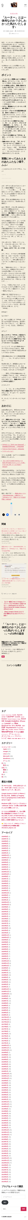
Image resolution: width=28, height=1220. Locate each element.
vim (6, 729)
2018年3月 (5, 1010)
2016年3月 (5, 1066)
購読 (5, 1202)
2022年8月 (5, 907)
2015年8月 (5, 1083)
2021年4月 (5, 930)
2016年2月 (5, 1069)
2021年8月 (5, 921)
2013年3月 (5, 1151)
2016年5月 (5, 1062)
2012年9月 (5, 1165)
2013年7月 (5, 1141)
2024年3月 (5, 888)
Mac (16, 723)
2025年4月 (5, 862)
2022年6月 (5, 909)
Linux (12, 723)
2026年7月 (5, 839)
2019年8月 (5, 970)
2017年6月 (5, 1031)
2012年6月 (5, 1172)
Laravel (7, 723)
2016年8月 (5, 1055)
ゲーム (11, 734)
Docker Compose (12, 719)
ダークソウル (6, 736)
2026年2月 (5, 850)
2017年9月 (5, 1024)
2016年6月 (5, 1059)
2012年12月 (5, 1158)
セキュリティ (17, 734)
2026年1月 (5, 853)
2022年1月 (5, 916)
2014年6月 (5, 1116)
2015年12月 (5, 1073)
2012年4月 (5, 1177)
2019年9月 (5, 968)
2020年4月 (5, 951)
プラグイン (18, 736)
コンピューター (14, 13)
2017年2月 (5, 1041)
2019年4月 (5, 979)
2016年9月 (5, 1052)
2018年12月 (5, 989)
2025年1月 (5, 869)
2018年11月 (5, 991)
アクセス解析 (19, 732)
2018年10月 (5, 994)
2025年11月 (5, 857)
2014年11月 (5, 1104)
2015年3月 (5, 1095)
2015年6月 (5, 1087)
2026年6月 (5, 841)
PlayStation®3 (11, 727)
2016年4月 (5, 1064)
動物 (4, 770)
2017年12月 (5, 1017)
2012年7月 (5, 1170)
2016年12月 (5, 1045)
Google (5, 751)
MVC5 (13, 725)
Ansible (14, 715)
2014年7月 (5, 1113)
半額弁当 (9, 738)
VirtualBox (11, 729)
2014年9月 (5, 1109)
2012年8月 (5, 1167)
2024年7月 (5, 879)
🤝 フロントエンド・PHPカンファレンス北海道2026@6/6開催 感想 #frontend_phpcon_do (14, 826)
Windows (16, 729)
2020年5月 (5, 949)
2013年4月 (5, 1149)
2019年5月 (5, 977)
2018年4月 (5, 1008)
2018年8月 (5, 998)
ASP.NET (4, 717)
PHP (3, 727)
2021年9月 (5, 918)
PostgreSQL (20, 727)
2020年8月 (5, 942)
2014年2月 (5, 1125)
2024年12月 (5, 872)
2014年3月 (5, 1123)
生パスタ (23, 738)
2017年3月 (5, 1038)
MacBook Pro (6, 725)
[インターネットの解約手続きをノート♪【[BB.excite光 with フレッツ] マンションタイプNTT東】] (14, 570)
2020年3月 (5, 954)
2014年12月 (5, 1102)
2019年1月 (5, 987)
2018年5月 (5, 1005)
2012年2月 (5, 1181)
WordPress (7, 731)
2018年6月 (5, 1003)
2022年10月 (5, 904)
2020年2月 (5, 956)
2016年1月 (5, 1071)
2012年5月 (5, 1174)
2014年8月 (5, 1111)
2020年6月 (5, 947)
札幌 (13, 738)
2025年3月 (5, 864)
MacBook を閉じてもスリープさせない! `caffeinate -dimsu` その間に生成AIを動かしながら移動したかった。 (14, 806)
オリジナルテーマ (5, 734)
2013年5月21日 (21, 31)
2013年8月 (5, 1139)
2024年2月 (5, 890)
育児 (4, 765)
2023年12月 (5, 893)
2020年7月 (5, 944)
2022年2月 (5, 914)
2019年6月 (5, 975)
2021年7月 (5, 923)
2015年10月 (5, 1078)
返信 (3, 656)
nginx (23, 725)
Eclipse (18, 719)
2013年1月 (5, 1156)
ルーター (9, 593)
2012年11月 (5, 1160)
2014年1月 (5, 1127)
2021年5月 (5, 928)
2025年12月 (5, 855)
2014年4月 (5, 1120)
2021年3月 (5, 933)
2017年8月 (5, 1026)
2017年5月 (5, 1033)
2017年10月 (5, 1022)
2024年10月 (5, 874)
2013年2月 (5, 1153)
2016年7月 (5, 1057)
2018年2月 (5, 1012)
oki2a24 (11, 31)
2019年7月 (5, 972)
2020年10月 (5, 937)
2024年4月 (5, 886)
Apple (5, 749)
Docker (4, 719)
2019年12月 (5, 961)
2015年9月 (5, 1080)
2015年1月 (5, 1099)
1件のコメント (15, 33)
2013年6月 (5, 1144)
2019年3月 (5, 982)
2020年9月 (5, 940)
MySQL (18, 725)
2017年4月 (5, 1036)
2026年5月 (5, 843)
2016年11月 (5, 1048)
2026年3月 (5, 848)
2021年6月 (5, 926)
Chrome (22, 717)
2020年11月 (5, 935)
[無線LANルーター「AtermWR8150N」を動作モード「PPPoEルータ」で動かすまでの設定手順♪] (14, 554)
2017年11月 (5, 1019)
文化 (3, 767)
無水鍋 (16, 738)
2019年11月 (5, 963)
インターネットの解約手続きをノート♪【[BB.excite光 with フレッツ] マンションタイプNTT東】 (14, 581)
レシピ (4, 738)
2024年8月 (5, 876)
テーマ (12, 736)
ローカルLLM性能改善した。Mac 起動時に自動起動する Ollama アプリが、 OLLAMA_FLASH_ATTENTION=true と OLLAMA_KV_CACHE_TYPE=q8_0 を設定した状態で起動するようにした (14, 816)
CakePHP (10, 717)
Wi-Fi (5, 593)
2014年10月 (5, 1106)
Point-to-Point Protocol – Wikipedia (13, 449)
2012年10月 (5, 1163)
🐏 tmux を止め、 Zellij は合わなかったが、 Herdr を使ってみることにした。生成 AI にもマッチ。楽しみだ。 (14, 788)
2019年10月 (5, 965)
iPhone (22, 721)
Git (3, 721)
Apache (19, 715)
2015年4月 (5, 1092)
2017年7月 (5, 1029)
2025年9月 (5, 860)
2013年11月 (5, 1132)
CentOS (17, 717)
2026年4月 (5, 846)
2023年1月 (5, 900)
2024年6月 (5, 881)
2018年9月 (5, 996)
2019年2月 (5, 984)
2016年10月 (5, 1050)
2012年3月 (5, 1179)
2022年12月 (5, 902)
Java (3, 723)
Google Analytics (12, 721)
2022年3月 (5, 911)
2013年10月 (5, 1134)
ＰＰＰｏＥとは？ (8, 451)
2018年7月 (5, 1001)
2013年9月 (5, 1137)
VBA (3, 729)
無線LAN (14, 593)
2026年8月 (5, 836)
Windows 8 (21, 729)
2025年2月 (5, 867)
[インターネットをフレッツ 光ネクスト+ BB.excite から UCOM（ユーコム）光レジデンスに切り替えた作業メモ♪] (14, 536)
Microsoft (6, 756)
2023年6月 (5, 895)
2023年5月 (5, 897)
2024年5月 (5, 883)
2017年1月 (5, 1043)
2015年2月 (5, 1097)
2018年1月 (5, 1015)
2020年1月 (5, 958)
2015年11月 (5, 1076)
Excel (23, 719)
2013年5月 (5, 1146)
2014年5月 (5, 1118)
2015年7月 (5, 1085)
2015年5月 (5, 1090)
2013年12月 (5, 1130)
